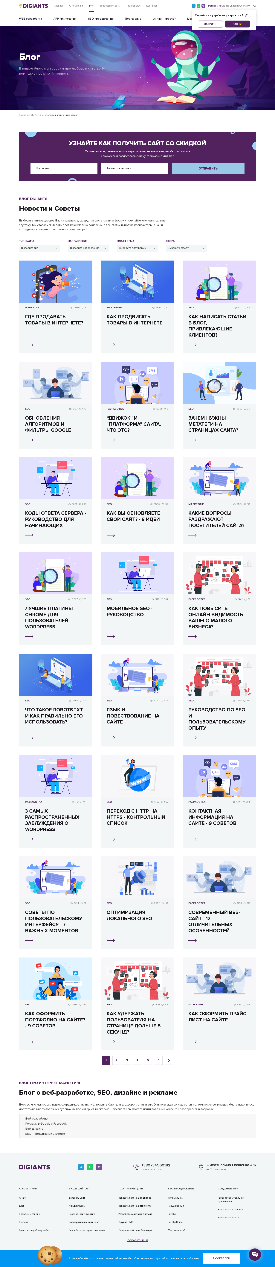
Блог (91, 5)
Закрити (210, 24)
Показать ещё (137, 1240)
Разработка (87, 1230)
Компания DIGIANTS (30, 115)
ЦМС (125, 1222)
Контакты (151, 5)
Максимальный (176, 1230)
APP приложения (65, 19)
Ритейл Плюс (175, 1222)
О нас (22, 1197)
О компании (76, 5)
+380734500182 (155, 1165)
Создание (135, 1230)
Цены (191, 19)
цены (77, 1205)
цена (84, 1222)
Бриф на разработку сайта (34, 1230)
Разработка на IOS (228, 1217)
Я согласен (221, 1258)
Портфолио (133, 19)
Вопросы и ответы (110, 5)
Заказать (77, 1197)
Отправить (208, 168)
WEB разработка (30, 19)
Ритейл (172, 1214)
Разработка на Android (231, 1209)
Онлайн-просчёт (164, 19)
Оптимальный (175, 1197)
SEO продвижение (101, 19)
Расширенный (176, 1205)
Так (235, 24)
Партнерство (133, 5)
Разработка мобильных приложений (231, 1199)
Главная (58, 5)
